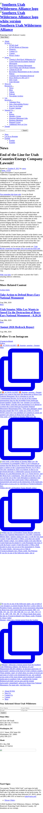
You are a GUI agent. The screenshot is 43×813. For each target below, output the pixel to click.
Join (10, 112)
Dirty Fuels (13, 80)
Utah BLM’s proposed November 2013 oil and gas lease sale (20, 247)
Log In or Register (11, 136)
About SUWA (7, 42)
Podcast (12, 94)
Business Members (16, 120)
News (11, 88)
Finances (12, 49)
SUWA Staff (13, 45)
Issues (7, 57)
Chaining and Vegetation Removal (21, 76)
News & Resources (8, 85)
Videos (11, 92)
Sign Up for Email (15, 106)
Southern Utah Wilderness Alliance (20, 27)
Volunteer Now (14, 102)
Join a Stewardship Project (18, 104)
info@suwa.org (30, 796)
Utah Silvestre (14, 82)
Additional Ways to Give (18, 124)
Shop (6, 134)
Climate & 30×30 (15, 70)
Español (12, 143)
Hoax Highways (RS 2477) (19, 78)
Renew (11, 114)
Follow (2, 343)
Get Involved (8, 99)
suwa (24, 168)
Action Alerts (5, 290)
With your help (5, 275)
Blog (11, 90)
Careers (12, 53)
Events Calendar (15, 108)
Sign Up (8, 693)
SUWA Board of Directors (18, 47)
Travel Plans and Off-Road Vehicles (22, 68)
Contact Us (13, 51)
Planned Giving (15, 122)
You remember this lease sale (10, 194)
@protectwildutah (6, 341)
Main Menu (4, 37)
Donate (7, 126)
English (7, 138)
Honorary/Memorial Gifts (18, 118)
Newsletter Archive (16, 96)
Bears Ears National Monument (20, 66)
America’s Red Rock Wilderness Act (22, 59)
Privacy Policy (14, 55)
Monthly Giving (15, 116)
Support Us (9, 110)
